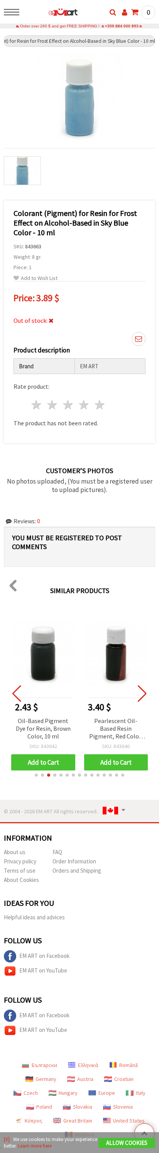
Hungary (68, 1092)
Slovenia (123, 1106)
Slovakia (82, 1106)
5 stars (100, 405)
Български (44, 1065)
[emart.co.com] (51, 13)
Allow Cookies (126, 1142)
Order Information (74, 861)
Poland (44, 1106)
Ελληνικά (88, 1065)
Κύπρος (33, 1120)
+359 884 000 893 (122, 26)
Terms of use (20, 870)
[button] (36, 775)
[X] (7, 1139)
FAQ (57, 852)
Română (128, 1065)
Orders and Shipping (76, 870)
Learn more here (35, 1146)
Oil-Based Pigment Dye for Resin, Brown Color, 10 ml (43, 728)
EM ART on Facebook (44, 955)
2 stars (53, 405)
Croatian (124, 1078)
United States (129, 1120)
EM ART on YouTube (43, 970)
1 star (37, 405)
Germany (46, 1078)
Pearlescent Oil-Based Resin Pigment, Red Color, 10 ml (115, 729)
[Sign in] (124, 12)
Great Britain (77, 1120)
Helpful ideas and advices (34, 917)
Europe (106, 1092)
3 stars (68, 405)
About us (14, 852)
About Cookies (21, 879)
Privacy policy (20, 861)
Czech (31, 1092)
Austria (85, 1078)
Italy (140, 1092)
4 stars (84, 405)
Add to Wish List (39, 278)
